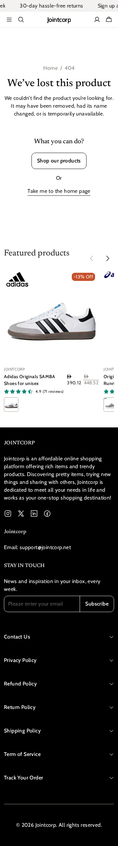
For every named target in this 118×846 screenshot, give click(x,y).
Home (50, 68)
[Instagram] (8, 513)
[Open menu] (9, 19)
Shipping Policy (22, 731)
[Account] (97, 19)
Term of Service (22, 754)
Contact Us (17, 637)
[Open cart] (109, 19)
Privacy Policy (20, 660)
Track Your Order (23, 778)
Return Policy (19, 707)
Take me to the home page (59, 191)
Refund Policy (20, 684)
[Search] (21, 19)
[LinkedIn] (34, 513)
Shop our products (59, 161)
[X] (21, 513)
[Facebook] (47, 513)
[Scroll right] (107, 258)
